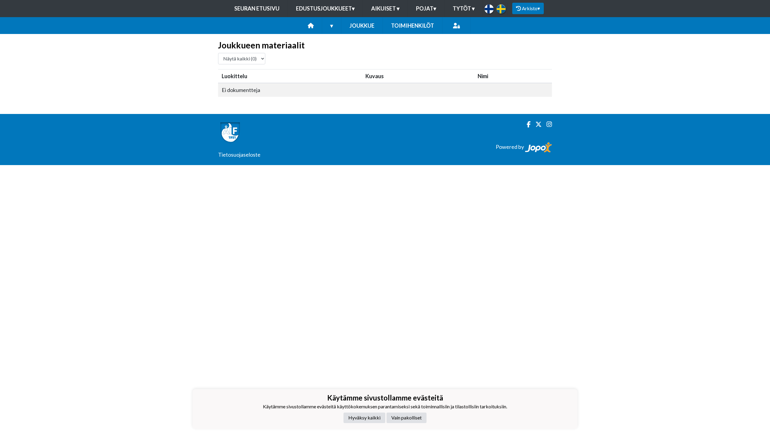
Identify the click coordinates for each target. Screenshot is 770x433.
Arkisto (531, 8)
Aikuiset (385, 8)
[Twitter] (536, 124)
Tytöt (464, 8)
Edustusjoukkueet (325, 8)
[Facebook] (526, 124)
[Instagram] (547, 124)
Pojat (426, 8)
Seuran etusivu (256, 8)
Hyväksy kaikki (364, 417)
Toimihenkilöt (412, 25)
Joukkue (362, 25)
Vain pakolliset (406, 417)
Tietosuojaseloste (239, 154)
